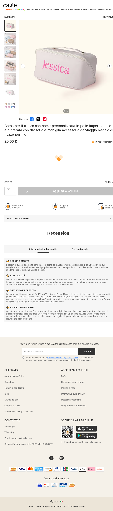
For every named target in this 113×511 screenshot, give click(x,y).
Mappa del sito (11, 399)
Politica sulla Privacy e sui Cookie (62, 357)
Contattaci (9, 382)
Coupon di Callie (12, 405)
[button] (109, 66)
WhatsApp (9, 432)
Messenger (9, 426)
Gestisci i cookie (34, 506)
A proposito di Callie (14, 376)
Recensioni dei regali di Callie (18, 411)
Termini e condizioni (14, 388)
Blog (6, 394)
